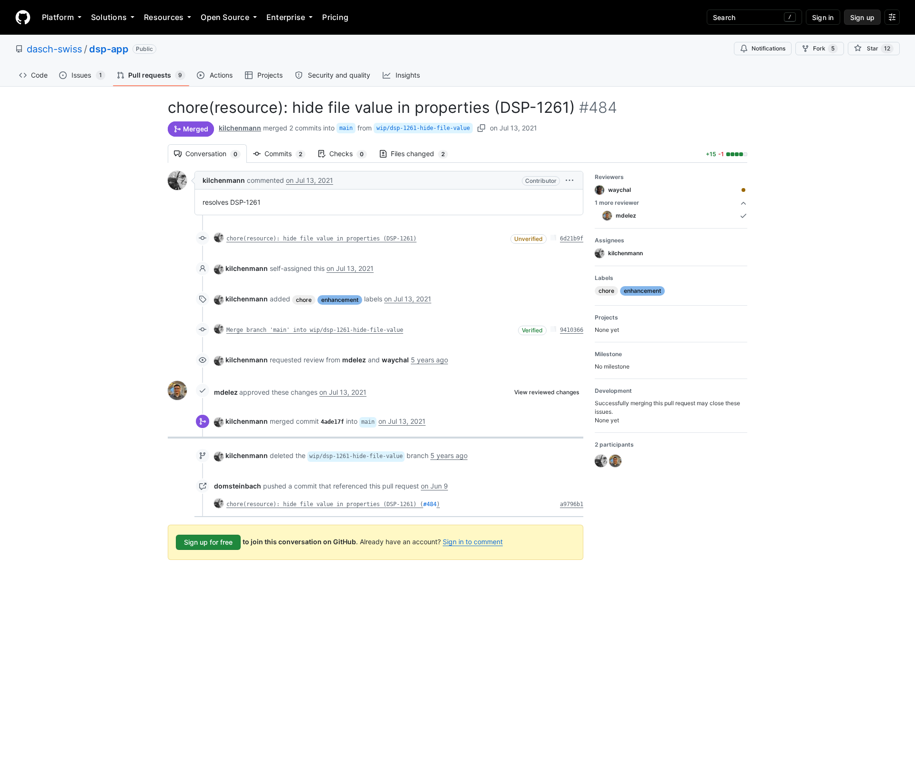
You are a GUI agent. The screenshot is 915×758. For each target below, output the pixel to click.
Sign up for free (208, 542)
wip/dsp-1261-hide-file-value (423, 128)
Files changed (422, 154)
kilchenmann (240, 128)
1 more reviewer (617, 202)
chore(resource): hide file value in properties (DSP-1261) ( (324, 504)
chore (304, 299)
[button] (569, 180)
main (346, 128)
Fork (823, 48)
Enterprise (285, 17)
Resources (163, 17)
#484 (430, 504)
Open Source (225, 17)
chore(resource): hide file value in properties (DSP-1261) (321, 238)
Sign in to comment (473, 542)
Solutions (109, 17)
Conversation (216, 154)
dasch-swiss (54, 49)
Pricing (335, 17)
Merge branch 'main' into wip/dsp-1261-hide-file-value (314, 330)
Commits (288, 154)
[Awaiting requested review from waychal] (743, 190)
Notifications (768, 48)
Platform (58, 17)
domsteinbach (237, 486)
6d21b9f (571, 238)
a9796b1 (571, 504)
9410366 (571, 330)
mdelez (226, 392)
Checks (351, 154)
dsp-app (109, 49)
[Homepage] (22, 17)
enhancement (339, 299)
